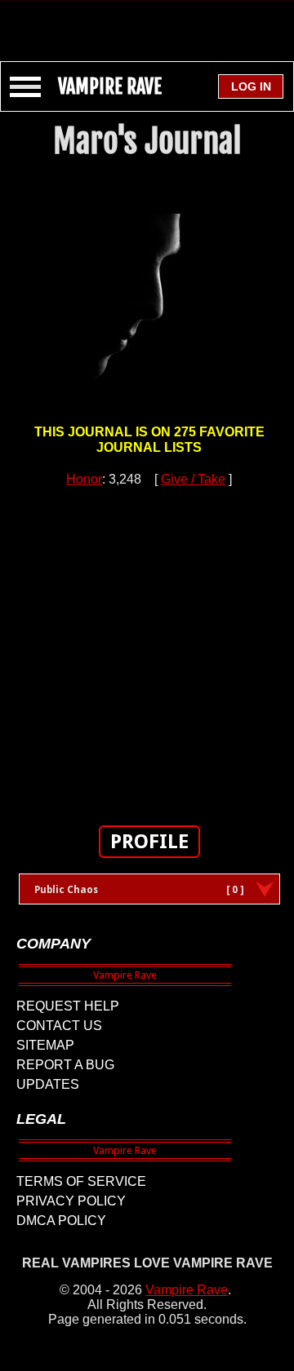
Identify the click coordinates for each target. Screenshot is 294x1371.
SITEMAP (45, 1045)
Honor (84, 479)
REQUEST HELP (67, 1006)
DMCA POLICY (61, 1220)
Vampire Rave (186, 1290)
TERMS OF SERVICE (81, 1181)
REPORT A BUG (65, 1065)
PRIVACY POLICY (71, 1201)
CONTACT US (59, 1026)
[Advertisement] (147, 22)
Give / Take (193, 479)
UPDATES (47, 1084)
